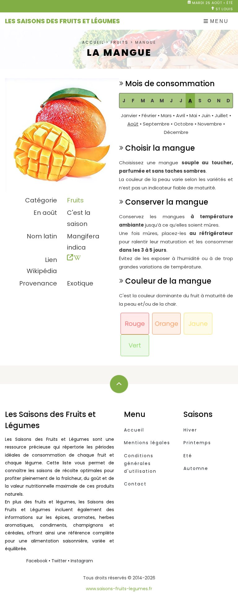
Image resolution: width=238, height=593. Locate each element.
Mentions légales (147, 443)
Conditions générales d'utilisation (140, 463)
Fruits (120, 42)
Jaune (198, 323)
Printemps (197, 443)
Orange (166, 323)
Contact (135, 484)
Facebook (36, 561)
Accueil (93, 42)
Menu (219, 21)
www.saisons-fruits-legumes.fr (119, 589)
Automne (195, 468)
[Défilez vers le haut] (119, 384)
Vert (135, 345)
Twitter (59, 561)
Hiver (190, 430)
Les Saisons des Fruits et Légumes (62, 21)
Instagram (82, 561)
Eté (187, 456)
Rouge (135, 323)
